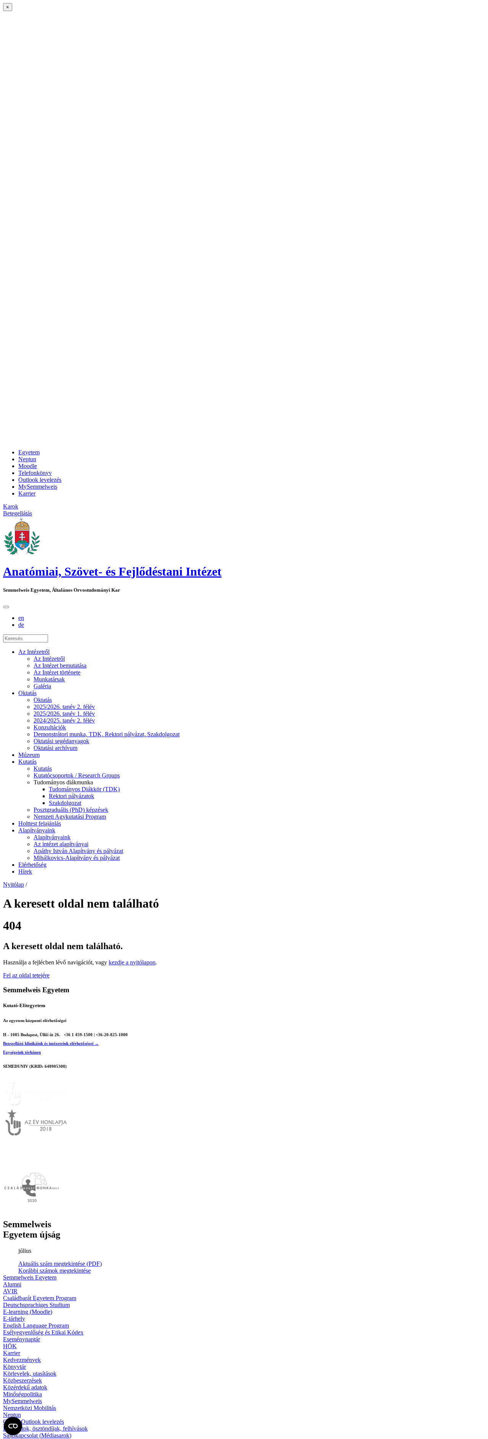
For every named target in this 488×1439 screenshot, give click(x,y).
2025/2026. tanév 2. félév (64, 706)
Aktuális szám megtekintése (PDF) (60, 1263)
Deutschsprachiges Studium (36, 1305)
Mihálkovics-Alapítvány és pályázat (77, 858)
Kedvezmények (22, 1360)
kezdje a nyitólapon (132, 962)
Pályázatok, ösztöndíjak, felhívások (45, 1428)
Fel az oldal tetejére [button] (26, 975)
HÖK (10, 1346)
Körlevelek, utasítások (29, 1373)
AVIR (10, 1291)
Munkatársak (49, 679)
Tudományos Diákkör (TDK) (84, 789)
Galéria (42, 686)
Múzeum (29, 755)
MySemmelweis (37, 486)
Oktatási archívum (55, 748)
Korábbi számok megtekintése (54, 1270)
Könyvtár (14, 1366)
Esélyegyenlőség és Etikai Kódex (43, 1332)
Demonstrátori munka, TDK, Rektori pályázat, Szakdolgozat (107, 734)
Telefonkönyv (35, 473)
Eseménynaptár (21, 1339)
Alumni (12, 1284)
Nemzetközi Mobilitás (29, 1408)
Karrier (26, 493)
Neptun (27, 459)
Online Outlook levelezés (33, 1421)
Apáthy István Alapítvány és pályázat (78, 851)
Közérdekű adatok (25, 1387)
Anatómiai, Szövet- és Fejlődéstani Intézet (112, 571)
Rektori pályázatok (71, 796)
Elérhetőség (32, 864)
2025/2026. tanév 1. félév (64, 713)
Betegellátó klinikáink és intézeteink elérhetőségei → (51, 1043)
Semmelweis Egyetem (29, 1277)
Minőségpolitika (22, 1394)
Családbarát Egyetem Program (39, 1298)
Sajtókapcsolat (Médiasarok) (37, 1435)
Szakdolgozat (65, 803)
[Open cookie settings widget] (13, 1426)
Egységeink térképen (22, 1052)
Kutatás (27, 761)
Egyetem (29, 452)
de (21, 624)
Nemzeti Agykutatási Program (70, 816)
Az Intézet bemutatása (60, 665)
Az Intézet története (57, 672)
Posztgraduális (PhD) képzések (71, 809)
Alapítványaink (36, 830)
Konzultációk (50, 727)
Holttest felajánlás (39, 823)
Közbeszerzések (22, 1380)
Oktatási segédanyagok (61, 741)
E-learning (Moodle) (27, 1312)
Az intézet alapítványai (61, 844)
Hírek (25, 871)
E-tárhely (14, 1318)
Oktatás (27, 693)
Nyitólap (13, 884)
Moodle (27, 466)
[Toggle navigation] (6, 607)
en (21, 618)
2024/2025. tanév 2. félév (64, 720)
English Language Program (36, 1325)
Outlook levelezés (39, 479)
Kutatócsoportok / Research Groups (77, 775)
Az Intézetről (34, 652)
